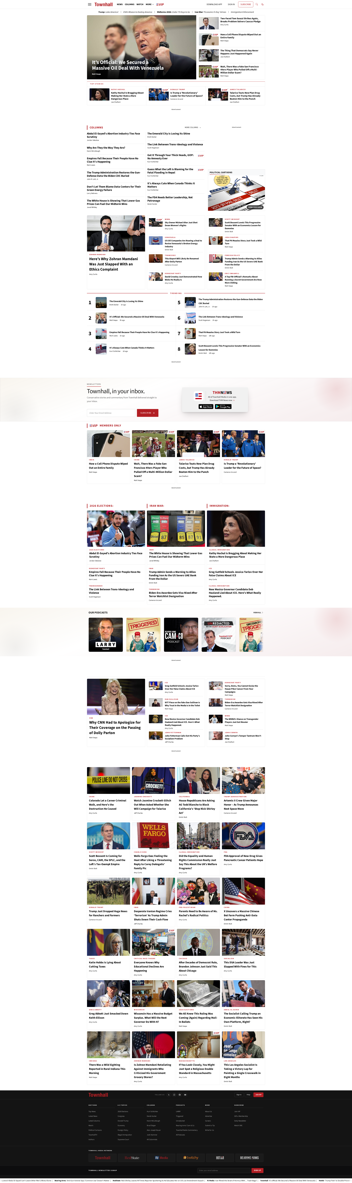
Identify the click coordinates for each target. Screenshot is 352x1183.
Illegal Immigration (125, 1135)
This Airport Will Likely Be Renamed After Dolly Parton (182, 260)
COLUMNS (129, 4)
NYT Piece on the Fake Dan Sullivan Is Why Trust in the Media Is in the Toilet (182, 704)
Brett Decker (114, 305)
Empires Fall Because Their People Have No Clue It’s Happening (112, 160)
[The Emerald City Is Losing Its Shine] (101, 302)
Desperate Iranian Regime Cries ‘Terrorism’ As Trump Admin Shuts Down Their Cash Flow (153, 915)
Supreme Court (123, 1139)
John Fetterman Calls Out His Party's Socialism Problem (182, 737)
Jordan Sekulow (95, 561)
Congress (121, 1116)
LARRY (178, 1111)
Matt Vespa (229, 247)
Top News (92, 1111)
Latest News (93, 1116)
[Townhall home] (98, 1095)
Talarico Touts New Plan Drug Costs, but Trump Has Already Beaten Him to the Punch (196, 468)
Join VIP (258, 1095)
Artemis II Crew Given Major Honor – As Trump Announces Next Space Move (241, 805)
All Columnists (152, 1139)
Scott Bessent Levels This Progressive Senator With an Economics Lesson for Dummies (243, 225)
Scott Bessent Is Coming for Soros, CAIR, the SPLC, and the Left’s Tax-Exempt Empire (107, 860)
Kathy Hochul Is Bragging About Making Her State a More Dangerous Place (235, 555)
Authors (91, 1139)
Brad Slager (151, 1125)
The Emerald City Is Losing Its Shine (168, 134)
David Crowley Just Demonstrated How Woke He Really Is (183, 278)
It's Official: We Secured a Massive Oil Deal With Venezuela (128, 65)
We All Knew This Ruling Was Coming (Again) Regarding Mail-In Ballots (198, 1018)
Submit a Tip (210, 1125)
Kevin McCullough (153, 1121)
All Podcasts (180, 1135)
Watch (91, 1125)
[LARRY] (106, 635)
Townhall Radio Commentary (187, 1130)
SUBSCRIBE (245, 4)
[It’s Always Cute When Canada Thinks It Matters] (101, 349)
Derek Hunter (152, 1116)
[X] (169, 1095)
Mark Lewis (113, 336)
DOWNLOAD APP (214, 4)
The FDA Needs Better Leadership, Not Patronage (170, 199)
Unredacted (180, 1121)
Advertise (208, 1116)
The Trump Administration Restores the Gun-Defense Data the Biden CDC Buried (114, 174)
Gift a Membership (241, 1116)
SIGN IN (231, 4)
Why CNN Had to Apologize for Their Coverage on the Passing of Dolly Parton (115, 728)
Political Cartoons (221, 172)
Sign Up (257, 1170)
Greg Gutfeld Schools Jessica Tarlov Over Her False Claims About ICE (236, 573)
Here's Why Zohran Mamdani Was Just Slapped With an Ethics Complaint (113, 264)
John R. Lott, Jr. (204, 307)
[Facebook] (180, 1095)
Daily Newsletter (240, 1121)
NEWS (120, 4)
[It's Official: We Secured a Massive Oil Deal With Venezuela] (101, 318)
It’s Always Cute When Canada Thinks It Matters (171, 185)
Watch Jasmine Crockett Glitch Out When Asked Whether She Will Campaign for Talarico (152, 805)
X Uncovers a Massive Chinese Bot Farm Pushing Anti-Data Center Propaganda (241, 915)
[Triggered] (143, 635)
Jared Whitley (154, 561)
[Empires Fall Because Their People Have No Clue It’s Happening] (101, 333)
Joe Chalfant (183, 476)
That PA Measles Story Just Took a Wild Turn (243, 242)
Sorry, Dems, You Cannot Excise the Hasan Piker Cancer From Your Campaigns (241, 688)
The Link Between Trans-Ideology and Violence (175, 144)
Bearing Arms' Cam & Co (185, 1125)
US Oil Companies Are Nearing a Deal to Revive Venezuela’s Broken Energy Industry (183, 243)
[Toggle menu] (89, 4)
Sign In (239, 1095)
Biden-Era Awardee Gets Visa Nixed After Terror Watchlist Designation (173, 594)
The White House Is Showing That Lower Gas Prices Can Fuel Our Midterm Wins (113, 202)
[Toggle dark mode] (262, 4)
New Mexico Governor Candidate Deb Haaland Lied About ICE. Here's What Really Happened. (235, 593)
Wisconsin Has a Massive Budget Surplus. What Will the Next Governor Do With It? (153, 1018)
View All (257, 612)
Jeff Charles (169, 742)
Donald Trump (123, 1121)
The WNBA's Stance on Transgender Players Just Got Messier (241, 721)
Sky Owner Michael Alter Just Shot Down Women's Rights (181, 224)
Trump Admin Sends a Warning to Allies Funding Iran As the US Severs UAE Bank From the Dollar (244, 261)
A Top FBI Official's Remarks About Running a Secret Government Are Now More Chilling (243, 279)
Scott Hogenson (204, 320)
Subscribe (145, 412)
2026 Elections (123, 1111)
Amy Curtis (93, 274)
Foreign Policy (123, 1130)
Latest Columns (94, 1121)
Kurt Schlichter (115, 351)
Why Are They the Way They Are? (106, 148)
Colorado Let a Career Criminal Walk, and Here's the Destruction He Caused (107, 805)
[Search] (256, 4)
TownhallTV (93, 1135)
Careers (208, 1121)
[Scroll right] (263, 632)
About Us (208, 1111)
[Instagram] (174, 1095)
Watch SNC (238, 1125)
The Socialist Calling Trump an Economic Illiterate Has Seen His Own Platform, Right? (243, 1018)
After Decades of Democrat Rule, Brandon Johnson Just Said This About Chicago (198, 967)
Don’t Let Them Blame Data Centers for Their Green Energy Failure (114, 188)
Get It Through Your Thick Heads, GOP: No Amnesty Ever (170, 156)
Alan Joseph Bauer (154, 1130)
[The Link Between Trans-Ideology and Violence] (190, 318)
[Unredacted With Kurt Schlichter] (219, 635)
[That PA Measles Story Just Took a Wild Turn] (190, 333)
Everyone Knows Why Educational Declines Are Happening (149, 967)
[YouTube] (185, 1095)
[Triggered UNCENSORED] (256, 635)
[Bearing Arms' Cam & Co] (181, 635)
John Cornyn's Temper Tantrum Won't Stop (243, 737)
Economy (121, 1125)
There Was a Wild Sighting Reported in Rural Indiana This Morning (107, 1069)
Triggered (179, 1116)
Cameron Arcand (171, 265)
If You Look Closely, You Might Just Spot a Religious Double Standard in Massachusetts (197, 1069)
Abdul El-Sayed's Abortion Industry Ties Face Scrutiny (113, 135)
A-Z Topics (122, 1105)
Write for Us (209, 1130)
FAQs (248, 1095)
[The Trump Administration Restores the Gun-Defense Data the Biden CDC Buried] (190, 302)
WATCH (140, 4)
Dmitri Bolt (169, 249)
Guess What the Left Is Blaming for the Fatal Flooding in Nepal (170, 171)
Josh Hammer (152, 1135)
